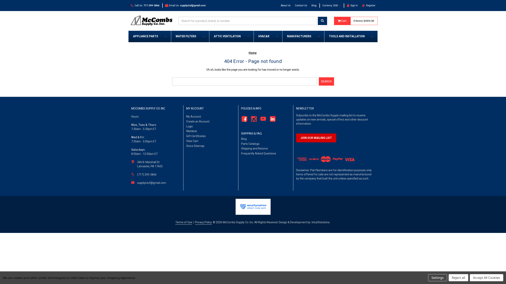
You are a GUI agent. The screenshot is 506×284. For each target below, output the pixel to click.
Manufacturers (299, 36)
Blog (314, 5)
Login (189, 126)
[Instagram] (253, 119)
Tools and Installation (347, 36)
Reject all (458, 278)
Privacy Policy (203, 222)
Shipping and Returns (254, 148)
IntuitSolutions (321, 222)
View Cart (192, 141)
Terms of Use (183, 222)
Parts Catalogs (250, 143)
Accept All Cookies (486, 278)
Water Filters (186, 36)
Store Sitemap (195, 146)
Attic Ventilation (227, 36)
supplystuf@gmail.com (151, 182)
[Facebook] (243, 119)
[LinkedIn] (272, 119)
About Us (286, 5)
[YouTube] (262, 119)
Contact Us (301, 5)
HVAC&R (263, 36)
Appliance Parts (145, 36)
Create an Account (198, 121)
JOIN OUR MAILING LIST (316, 137)
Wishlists (191, 131)
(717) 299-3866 (147, 174)
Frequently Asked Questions (258, 153)
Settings (437, 278)
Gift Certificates (196, 136)
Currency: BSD (330, 5)
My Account (193, 116)
